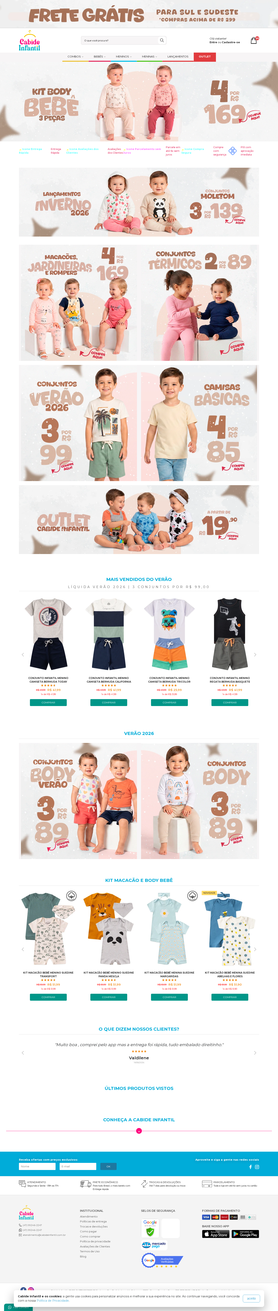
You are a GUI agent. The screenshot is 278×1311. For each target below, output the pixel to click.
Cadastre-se (231, 42)
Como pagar (88, 1231)
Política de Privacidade (53, 1300)
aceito (251, 1298)
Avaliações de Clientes (95, 1246)
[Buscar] (162, 40)
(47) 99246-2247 (32, 1225)
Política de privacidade (95, 1241)
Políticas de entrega (93, 1221)
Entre (213, 42)
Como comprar (90, 1236)
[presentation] (23, 655)
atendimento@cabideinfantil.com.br (44, 1234)
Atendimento (89, 1216)
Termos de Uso (90, 1251)
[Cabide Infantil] (29, 40)
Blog (83, 1256)
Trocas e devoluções (93, 1226)
